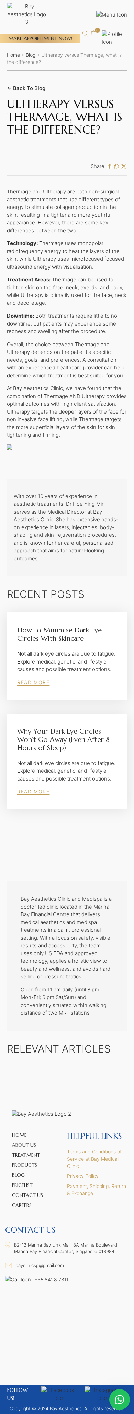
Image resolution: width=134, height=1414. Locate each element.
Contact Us (27, 1195)
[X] (123, 166)
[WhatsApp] (116, 166)
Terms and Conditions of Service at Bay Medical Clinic (94, 1159)
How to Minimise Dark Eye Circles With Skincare (59, 634)
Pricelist (22, 1185)
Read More (33, 682)
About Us (24, 1145)
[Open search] (85, 33)
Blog (30, 55)
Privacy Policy (83, 1176)
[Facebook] (109, 166)
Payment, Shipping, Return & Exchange (96, 1189)
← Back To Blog (26, 88)
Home (13, 55)
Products (24, 1165)
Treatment (26, 1155)
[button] (94, 33)
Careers (22, 1205)
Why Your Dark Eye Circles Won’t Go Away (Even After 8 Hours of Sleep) (63, 739)
